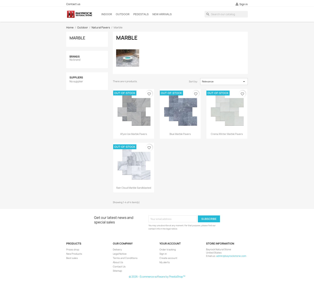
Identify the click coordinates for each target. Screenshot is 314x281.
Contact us (73, 4)
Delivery (117, 249)
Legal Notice (120, 253)
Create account (168, 258)
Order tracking (167, 249)
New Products (74, 253)
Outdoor (123, 14)
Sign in (163, 253)
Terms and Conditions (125, 258)
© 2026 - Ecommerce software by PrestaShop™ (157, 276)
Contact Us (119, 266)
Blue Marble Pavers (180, 134)
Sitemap (117, 270)
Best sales (72, 258)
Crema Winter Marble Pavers (227, 134)
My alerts (164, 262)
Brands (75, 56)
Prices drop (72, 249)
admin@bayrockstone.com (231, 255)
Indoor (106, 14)
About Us (118, 262)
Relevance (224, 82)
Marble (77, 38)
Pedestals (141, 14)
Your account (170, 243)
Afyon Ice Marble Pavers (133, 134)
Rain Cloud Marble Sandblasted (133, 187)
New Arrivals (162, 14)
